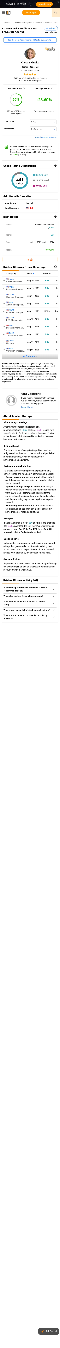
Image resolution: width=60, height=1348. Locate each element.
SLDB (11, 279)
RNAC (11, 348)
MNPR (11, 310)
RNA (11, 302)
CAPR (11, 295)
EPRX (11, 325)
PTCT (11, 318)
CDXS (11, 341)
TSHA (11, 333)
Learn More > (27, 407)
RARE (11, 287)
